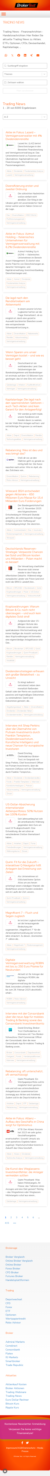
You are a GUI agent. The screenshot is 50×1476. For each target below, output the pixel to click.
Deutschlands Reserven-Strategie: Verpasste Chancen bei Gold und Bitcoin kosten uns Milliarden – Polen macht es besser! (24, 555)
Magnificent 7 (19, 945)
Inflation (21, 385)
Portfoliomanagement (15, 219)
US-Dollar (35, 592)
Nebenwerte (33, 333)
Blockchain (18, 648)
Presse (25, 1451)
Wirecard (10, 538)
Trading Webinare (16, 1392)
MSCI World (31, 215)
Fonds (9, 782)
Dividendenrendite (14, 715)
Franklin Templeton (21, 782)
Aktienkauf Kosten (16, 1384)
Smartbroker (13, 1361)
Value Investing (21, 337)
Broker (9, 1052)
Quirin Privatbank (31, 652)
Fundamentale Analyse (34, 171)
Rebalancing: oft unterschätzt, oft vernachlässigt (24, 1073)
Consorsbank (19, 1052)
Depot (16, 435)
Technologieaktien (14, 439)
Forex (33, 843)
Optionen (11, 1314)
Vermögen (11, 389)
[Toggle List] (44, 74)
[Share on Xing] (31, 55)
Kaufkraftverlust (33, 385)
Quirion (24, 476)
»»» (14, 1223)
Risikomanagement (14, 534)
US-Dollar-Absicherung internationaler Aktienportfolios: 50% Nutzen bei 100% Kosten (24, 809)
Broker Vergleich (15, 1257)
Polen (26, 592)
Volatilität (10, 660)
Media (40, 1447)
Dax (8, 215)
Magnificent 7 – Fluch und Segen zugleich (22, 914)
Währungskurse (13, 851)
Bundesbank (29, 588)
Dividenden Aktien (24, 711)
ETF (24, 1103)
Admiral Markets (15, 1342)
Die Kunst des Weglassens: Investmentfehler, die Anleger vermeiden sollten (24, 1172)
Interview (35, 782)
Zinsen (9, 793)
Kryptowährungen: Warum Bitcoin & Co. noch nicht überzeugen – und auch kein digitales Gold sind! (23, 611)
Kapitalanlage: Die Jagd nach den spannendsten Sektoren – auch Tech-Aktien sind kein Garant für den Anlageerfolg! (25, 404)
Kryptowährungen (14, 592)
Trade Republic (14, 1365)
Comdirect (11, 1345)
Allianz (16, 1154)
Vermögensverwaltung (23, 175)
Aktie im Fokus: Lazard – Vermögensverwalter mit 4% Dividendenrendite (24, 136)
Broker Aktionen (15, 1388)
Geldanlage (11, 385)
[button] (5, 1471)
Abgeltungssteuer (14, 707)
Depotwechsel (34, 1052)
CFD (8, 1303)
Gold (39, 588)
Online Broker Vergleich (19, 1260)
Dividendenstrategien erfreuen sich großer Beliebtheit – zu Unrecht (25, 674)
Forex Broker (13, 1268)
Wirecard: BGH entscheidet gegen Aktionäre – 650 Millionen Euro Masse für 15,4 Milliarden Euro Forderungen (24, 496)
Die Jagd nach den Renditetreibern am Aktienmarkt (18, 301)
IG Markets (12, 1357)
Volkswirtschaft (34, 596)
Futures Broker (14, 1276)
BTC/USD (18, 588)
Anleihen (17, 843)
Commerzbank (20, 530)
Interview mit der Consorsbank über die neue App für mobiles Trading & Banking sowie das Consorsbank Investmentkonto (25, 1018)
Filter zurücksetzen (25, 90)
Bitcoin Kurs (12, 1403)
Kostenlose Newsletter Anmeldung (25, 1424)
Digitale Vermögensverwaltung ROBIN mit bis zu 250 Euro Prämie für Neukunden (25, 965)
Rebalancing (34, 476)
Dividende (18, 171)
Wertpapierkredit (16, 1318)
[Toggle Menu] (3, 14)
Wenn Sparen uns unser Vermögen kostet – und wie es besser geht (25, 355)
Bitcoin (9, 588)
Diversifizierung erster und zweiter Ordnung (22, 187)
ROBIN (9, 999)
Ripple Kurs (12, 1407)
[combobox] (22, 74)
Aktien (9, 171)
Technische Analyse (14, 1158)
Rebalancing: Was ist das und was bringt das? (24, 451)
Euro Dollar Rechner (17, 1399)
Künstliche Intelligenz (15, 786)
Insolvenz (38, 530)
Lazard (9, 175)
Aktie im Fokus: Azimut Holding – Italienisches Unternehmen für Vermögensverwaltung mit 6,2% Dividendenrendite (22, 240)
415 (7, 1223)
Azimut (16, 279)
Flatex (9, 1353)
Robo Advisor (12, 480)
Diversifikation (18, 215)
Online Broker (13, 1264)
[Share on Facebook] (19, 55)
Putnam (29, 786)
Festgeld (10, 1056)
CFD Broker (12, 1272)
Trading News (14, 1396)
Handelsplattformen (32, 1056)
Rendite (10, 337)
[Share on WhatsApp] (6, 55)
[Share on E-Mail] (38, 55)
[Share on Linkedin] (25, 55)
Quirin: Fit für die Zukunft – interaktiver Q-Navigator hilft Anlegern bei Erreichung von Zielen (23, 867)
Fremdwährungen (14, 847)
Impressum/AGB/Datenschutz (20, 1447)
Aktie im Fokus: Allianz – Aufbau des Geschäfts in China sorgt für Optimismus (25, 1122)
